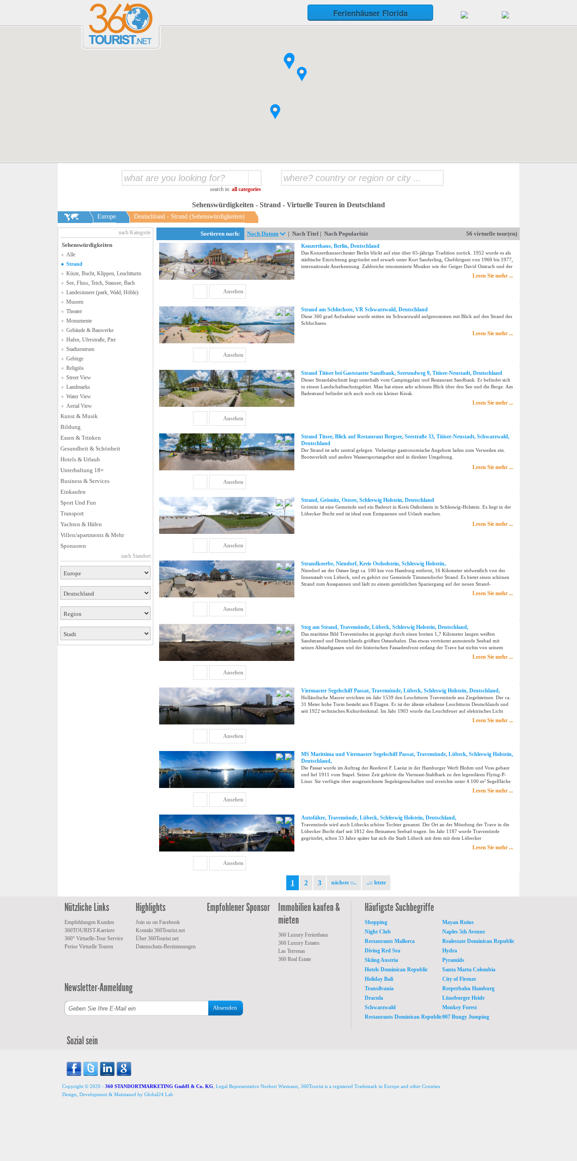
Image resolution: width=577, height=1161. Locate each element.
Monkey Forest (459, 1007)
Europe (106, 216)
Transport (72, 513)
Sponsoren (73, 545)
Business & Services (85, 481)
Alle (70, 254)
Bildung (70, 426)
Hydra (449, 950)
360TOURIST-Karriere (89, 930)
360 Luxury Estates (299, 943)
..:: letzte (376, 882)
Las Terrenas (291, 951)
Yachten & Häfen (81, 524)
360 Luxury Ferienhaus (303, 935)
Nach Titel (305, 233)
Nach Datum (263, 233)
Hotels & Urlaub (80, 459)
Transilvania (379, 988)
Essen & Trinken (80, 437)
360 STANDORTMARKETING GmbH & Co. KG (159, 1086)
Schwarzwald (380, 1007)
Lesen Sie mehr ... (492, 276)
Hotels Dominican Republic (396, 969)
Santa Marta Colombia (468, 969)
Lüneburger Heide (463, 998)
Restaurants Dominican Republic (403, 1017)
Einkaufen (73, 491)
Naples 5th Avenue (463, 932)
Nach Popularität (346, 233)
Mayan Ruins (458, 922)
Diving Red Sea (382, 950)
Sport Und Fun (78, 502)
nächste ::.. (344, 882)
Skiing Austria (381, 960)
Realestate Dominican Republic (478, 941)
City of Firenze (459, 979)
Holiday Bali (379, 979)
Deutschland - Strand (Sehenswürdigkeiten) (189, 216)
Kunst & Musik (79, 416)
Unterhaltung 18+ (82, 470)
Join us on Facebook (158, 922)
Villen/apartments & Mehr (92, 535)
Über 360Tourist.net (157, 938)
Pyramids (453, 960)
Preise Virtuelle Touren (88, 946)
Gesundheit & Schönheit (90, 448)
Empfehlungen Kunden (89, 922)
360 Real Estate (294, 959)
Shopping (376, 922)
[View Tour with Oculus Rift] (288, 250)
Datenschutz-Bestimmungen (166, 946)
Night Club (378, 932)
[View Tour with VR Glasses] (280, 250)
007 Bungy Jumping (465, 1017)
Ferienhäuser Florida (370, 13)
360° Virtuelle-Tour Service (93, 938)
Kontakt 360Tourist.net (160, 930)
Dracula (374, 998)
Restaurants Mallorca (390, 941)
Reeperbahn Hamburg (468, 988)
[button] (301, 74)
